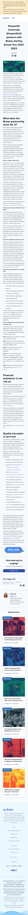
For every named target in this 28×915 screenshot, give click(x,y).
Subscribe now (14, 570)
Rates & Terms (14, 834)
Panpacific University (8, 582)
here (11, 142)
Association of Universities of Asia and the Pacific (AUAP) (14, 475)
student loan (11, 163)
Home (14, 827)
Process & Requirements (14, 830)
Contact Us (14, 861)
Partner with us (14, 857)
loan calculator (14, 267)
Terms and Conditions (14, 849)
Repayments (14, 837)
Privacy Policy (14, 852)
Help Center (14, 845)
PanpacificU (18, 582)
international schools (17, 484)
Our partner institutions (14, 841)
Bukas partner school (8, 583)
